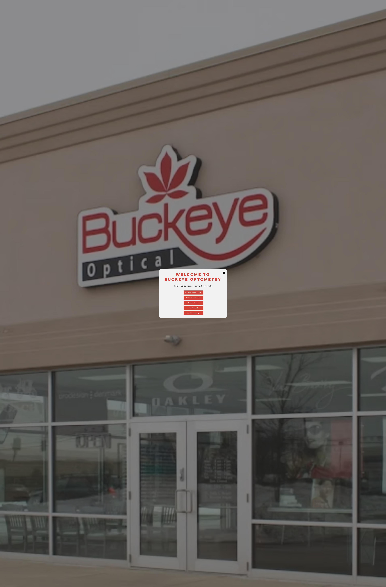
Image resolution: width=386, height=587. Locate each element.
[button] (223, 273)
